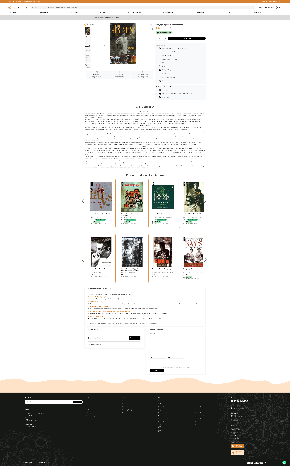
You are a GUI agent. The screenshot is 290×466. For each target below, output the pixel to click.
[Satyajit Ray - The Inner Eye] (101, 266)
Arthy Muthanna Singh (159, 217)
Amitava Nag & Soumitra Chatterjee (193, 272)
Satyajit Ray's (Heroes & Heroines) (192, 269)
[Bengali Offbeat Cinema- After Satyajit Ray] (132, 211)
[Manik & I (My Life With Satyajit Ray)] (193, 211)
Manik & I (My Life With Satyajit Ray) (193, 213)
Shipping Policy (127, 410)
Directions (233, 422)
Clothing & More (91, 410)
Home (95, 17)
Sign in (264, 1)
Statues (88, 401)
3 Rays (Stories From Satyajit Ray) (100, 213)
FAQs (159, 404)
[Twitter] (235, 401)
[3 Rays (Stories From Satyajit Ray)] (101, 211)
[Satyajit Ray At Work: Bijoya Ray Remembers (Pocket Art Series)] (132, 266)
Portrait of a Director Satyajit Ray (161, 269)
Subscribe (77, 402)
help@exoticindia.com (166, 313)
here (127, 318)
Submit (157, 370)
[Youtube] (246, 401)
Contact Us (198, 401)
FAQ (280, 1)
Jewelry (88, 407)
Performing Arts (109, 17)
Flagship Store (234, 415)
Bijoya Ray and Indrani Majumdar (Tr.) (193, 217)
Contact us (273, 1)
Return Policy (126, 404)
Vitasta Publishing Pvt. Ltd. (177, 48)
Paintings (89, 413)
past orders (140, 318)
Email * (151, 357)
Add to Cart (187, 38)
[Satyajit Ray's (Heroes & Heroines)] (193, 266)
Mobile (169, 357)
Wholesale (198, 410)
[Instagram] (241, 401)
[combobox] (148, 7)
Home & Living (90, 416)
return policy (198, 304)
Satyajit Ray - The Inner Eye (98, 269)
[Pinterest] (238, 401)
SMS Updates (199, 425)
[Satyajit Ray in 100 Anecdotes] (163, 211)
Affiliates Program (200, 413)
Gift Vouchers (199, 419)
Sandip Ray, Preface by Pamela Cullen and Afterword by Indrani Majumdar (162, 273)
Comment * (153, 333)
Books (101, 17)
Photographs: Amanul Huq (129, 272)
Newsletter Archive (164, 407)
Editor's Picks (162, 422)
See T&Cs (100, 77)
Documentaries (163, 413)
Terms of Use (178, 367)
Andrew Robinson (96, 272)
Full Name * (153, 347)
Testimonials (162, 416)
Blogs (160, 410)
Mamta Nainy (169, 217)
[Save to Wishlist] (152, 25)
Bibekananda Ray (127, 217)
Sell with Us (198, 407)
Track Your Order (200, 416)
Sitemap (197, 422)
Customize (198, 404)
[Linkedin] (243, 401)
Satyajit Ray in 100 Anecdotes (160, 213)
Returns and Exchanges (169, 93)
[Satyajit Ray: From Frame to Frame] (88, 31)
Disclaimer (125, 401)
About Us (161, 401)
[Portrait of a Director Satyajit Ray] (163, 266)
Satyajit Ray (95, 217)
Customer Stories (163, 419)
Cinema (117, 17)
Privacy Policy (186, 367)
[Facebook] (232, 401)
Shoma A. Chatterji (173, 52)
